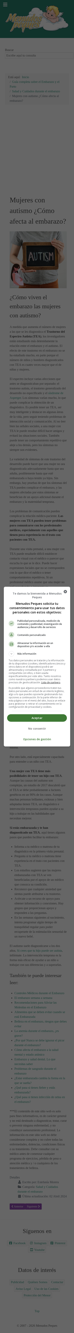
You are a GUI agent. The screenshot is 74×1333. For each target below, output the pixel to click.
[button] (37, 654)
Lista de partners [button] (50, 682)
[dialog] (37, 667)
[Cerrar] (65, 592)
